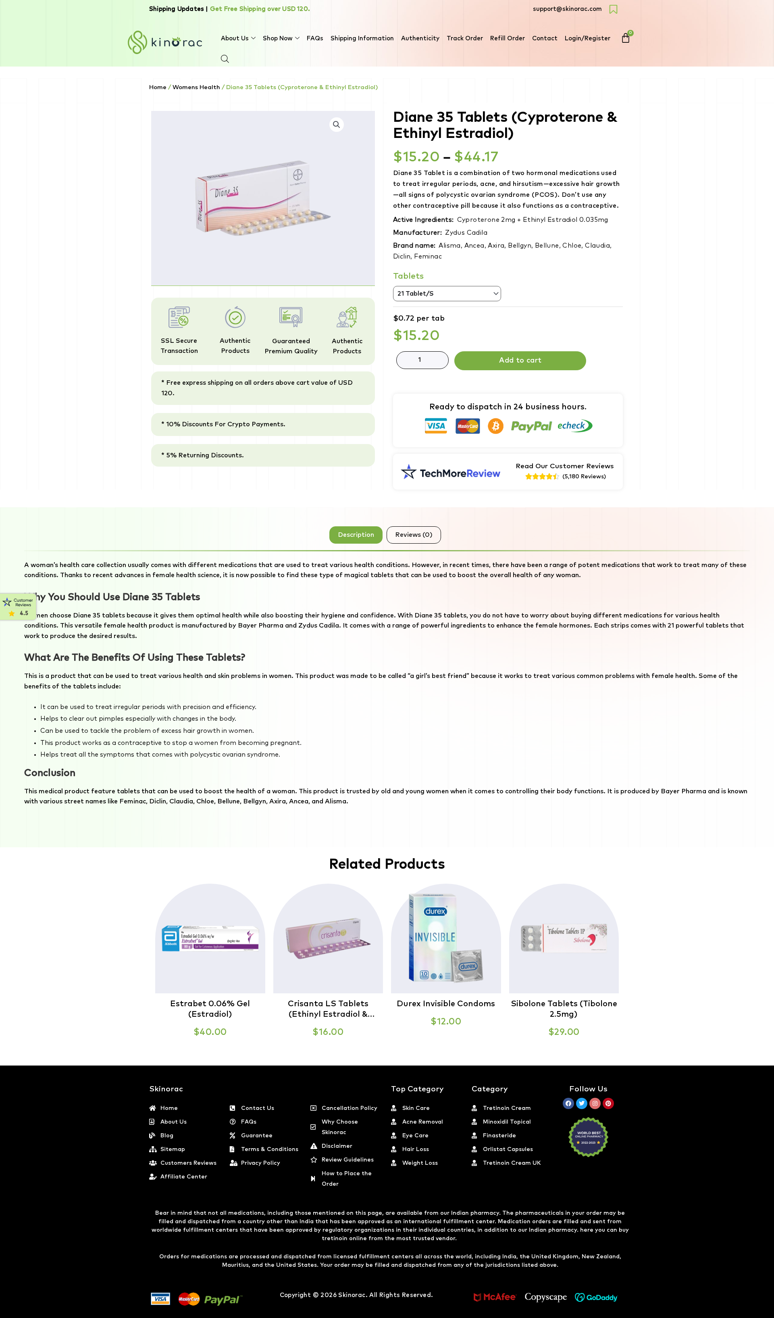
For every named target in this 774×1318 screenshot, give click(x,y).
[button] (773, 1313)
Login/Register (587, 38)
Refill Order (507, 38)
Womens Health (196, 87)
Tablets (408, 276)
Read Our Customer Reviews (565, 466)
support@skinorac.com (567, 9)
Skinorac (351, 1295)
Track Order (465, 38)
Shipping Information (362, 38)
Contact (545, 38)
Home (157, 87)
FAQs (315, 38)
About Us (235, 38)
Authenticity (420, 38)
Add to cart (520, 360)
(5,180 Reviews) (584, 477)
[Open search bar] (225, 59)
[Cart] (625, 38)
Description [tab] (356, 535)
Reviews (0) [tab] (414, 535)
